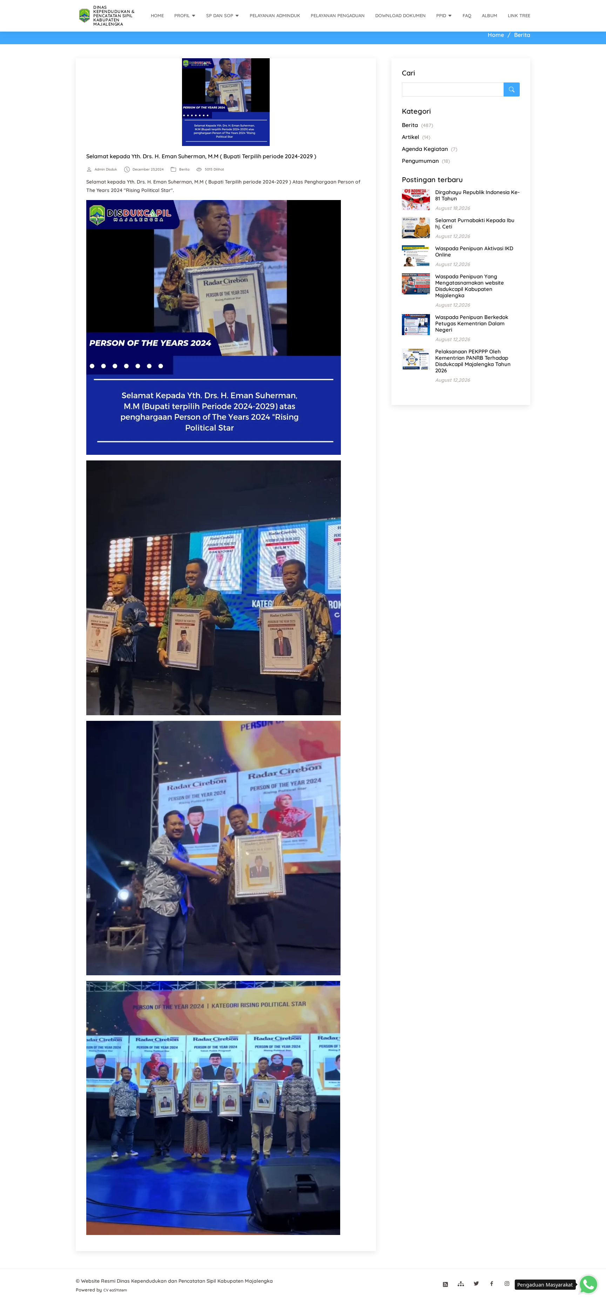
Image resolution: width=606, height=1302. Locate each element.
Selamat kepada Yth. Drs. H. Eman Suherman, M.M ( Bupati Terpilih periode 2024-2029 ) (201, 156)
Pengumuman (426, 160)
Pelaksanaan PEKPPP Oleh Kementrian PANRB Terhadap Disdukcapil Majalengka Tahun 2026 (473, 361)
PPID (441, 15)
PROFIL (182, 15)
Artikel (416, 136)
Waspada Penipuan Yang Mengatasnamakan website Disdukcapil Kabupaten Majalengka (469, 286)
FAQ (467, 15)
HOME (157, 15)
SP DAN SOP (219, 15)
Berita (184, 169)
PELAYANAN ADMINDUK (275, 15)
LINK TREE (519, 15)
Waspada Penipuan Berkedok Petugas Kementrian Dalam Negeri (471, 323)
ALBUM (489, 15)
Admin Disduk (106, 169)
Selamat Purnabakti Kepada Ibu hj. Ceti (474, 223)
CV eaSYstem (115, 1290)
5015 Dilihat (214, 169)
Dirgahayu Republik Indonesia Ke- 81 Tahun (477, 195)
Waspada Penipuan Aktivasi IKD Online (474, 251)
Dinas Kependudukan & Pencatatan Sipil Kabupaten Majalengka (113, 16)
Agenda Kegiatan (429, 148)
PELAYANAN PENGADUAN (338, 15)
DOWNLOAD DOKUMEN (400, 15)
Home (496, 34)
